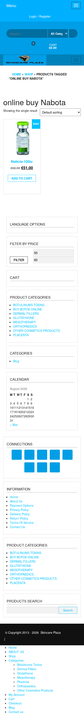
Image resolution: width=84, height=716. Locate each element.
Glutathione (25, 673)
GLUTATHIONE (23, 318)
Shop (29, 74)
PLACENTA (21, 335)
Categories (16, 660)
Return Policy (19, 518)
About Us (16, 501)
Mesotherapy (26, 677)
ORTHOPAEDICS (25, 326)
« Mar (14, 424)
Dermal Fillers (26, 669)
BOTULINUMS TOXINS (28, 305)
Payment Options (21, 505)
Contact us (16, 712)
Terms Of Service (22, 522)
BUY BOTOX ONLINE (27, 309)
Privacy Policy (19, 510)
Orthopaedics (26, 686)
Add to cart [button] (21, 178)
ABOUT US (16, 652)
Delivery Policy (20, 514)
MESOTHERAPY (24, 322)
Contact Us (17, 527)
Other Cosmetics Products (35, 690)
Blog (16, 361)
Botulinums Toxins (29, 664)
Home (16, 74)
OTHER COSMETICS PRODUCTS (36, 330)
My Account (17, 694)
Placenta (23, 682)
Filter (19, 260)
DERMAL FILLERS (26, 313)
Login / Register (40, 16)
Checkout (15, 703)
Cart (11, 699)
